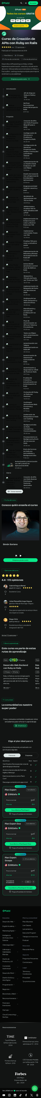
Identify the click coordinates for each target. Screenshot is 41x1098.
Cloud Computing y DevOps (10, 1016)
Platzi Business (28, 922)
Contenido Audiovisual (7, 967)
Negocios (6, 989)
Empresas (28, 755)
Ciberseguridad (8, 945)
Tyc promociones (29, 981)
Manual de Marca (28, 949)
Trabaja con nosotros (30, 936)
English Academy (8, 926)
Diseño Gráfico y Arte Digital (8, 979)
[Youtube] (4, 1095)
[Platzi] (6, 3)
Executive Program (29, 933)
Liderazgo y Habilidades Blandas (7, 951)
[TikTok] (20, 1095)
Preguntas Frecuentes (30, 958)
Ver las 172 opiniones (9, 635)
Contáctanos (27, 962)
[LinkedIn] (15, 1095)
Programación (8, 985)
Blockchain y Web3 (9, 994)
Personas (12, 755)
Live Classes (27, 925)
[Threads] (37, 1095)
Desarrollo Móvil (8, 973)
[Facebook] (26, 1095)
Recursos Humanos (9, 998)
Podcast (26, 940)
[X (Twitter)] (31, 1095)
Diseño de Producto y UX (8, 960)
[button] (20, 18)
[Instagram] (9, 1095)
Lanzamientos (28, 929)
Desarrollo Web (8, 922)
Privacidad (26, 978)
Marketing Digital (8, 931)
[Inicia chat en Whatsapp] (35, 1088)
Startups (6, 1010)
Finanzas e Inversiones (7, 1004)
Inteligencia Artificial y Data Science (8, 937)
